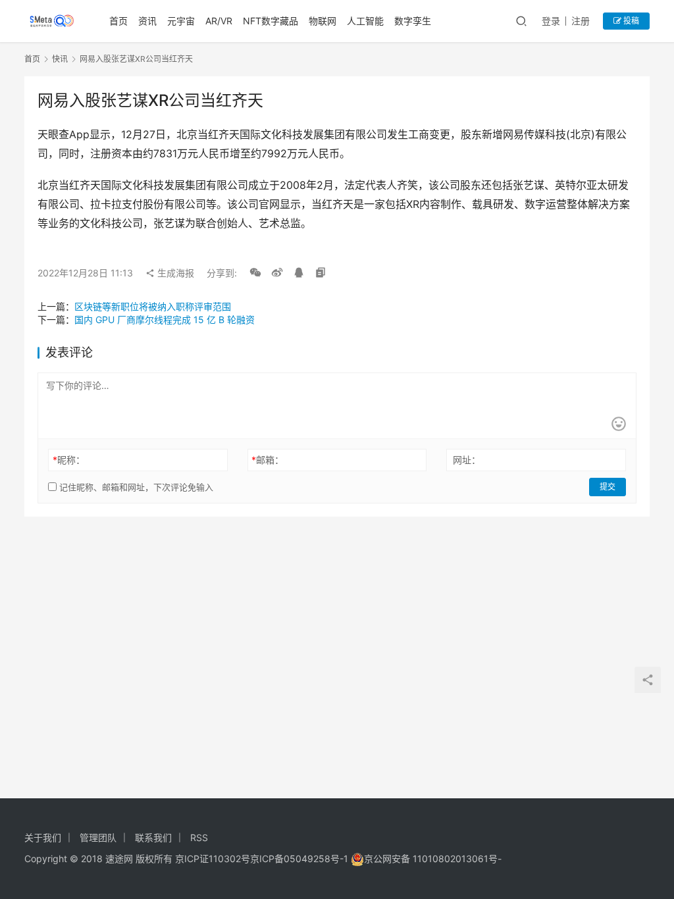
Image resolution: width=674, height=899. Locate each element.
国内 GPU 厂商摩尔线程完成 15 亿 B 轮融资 (164, 319)
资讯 (147, 20)
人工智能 (365, 20)
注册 (580, 20)
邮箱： (267, 459)
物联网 (322, 20)
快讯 (60, 59)
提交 (607, 487)
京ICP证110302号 (212, 858)
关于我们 (42, 837)
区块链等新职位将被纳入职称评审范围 (152, 306)
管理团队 (98, 837)
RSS (199, 837)
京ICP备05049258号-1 (300, 858)
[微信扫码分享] (255, 273)
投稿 (630, 21)
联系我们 (153, 837)
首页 (118, 20)
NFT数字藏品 (270, 20)
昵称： (69, 459)
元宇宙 (181, 20)
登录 (551, 20)
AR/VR (218, 20)
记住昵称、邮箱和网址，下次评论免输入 (135, 487)
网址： (466, 459)
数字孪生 (412, 20)
